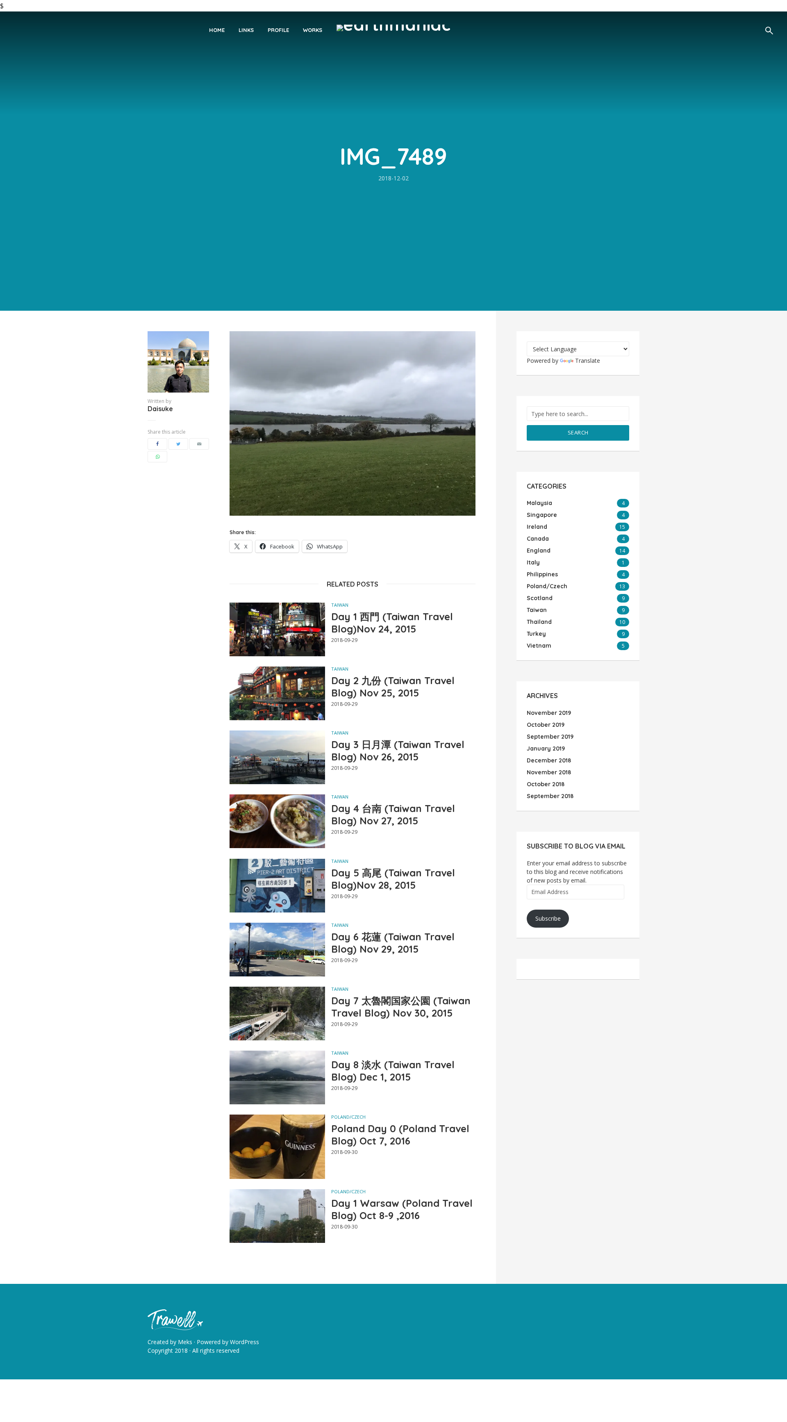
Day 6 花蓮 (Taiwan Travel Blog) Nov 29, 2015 (393, 943)
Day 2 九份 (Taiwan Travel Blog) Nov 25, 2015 (393, 686)
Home (217, 30)
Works (312, 30)
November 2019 (549, 713)
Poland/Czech (348, 1117)
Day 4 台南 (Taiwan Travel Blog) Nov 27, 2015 (393, 814)
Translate (587, 360)
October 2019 (545, 724)
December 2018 (549, 760)
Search (578, 432)
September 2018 (550, 796)
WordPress (244, 1342)
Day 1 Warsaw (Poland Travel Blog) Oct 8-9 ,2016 (402, 1209)
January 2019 (546, 748)
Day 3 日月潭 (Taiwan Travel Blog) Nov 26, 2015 (397, 750)
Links (246, 30)
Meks (185, 1342)
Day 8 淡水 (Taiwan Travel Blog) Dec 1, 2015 (393, 1070)
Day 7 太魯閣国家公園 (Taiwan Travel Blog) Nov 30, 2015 (401, 1006)
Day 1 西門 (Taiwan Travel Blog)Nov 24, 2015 (392, 622)
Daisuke (160, 408)
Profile (278, 30)
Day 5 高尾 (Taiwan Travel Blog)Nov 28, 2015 (393, 879)
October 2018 (545, 784)
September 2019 (550, 736)
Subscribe (548, 918)
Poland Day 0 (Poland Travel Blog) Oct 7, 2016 (400, 1134)
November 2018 (549, 772)
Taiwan (339, 605)
